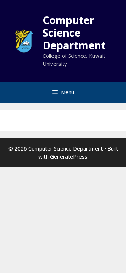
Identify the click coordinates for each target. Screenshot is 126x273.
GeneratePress (69, 156)
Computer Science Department (74, 32)
